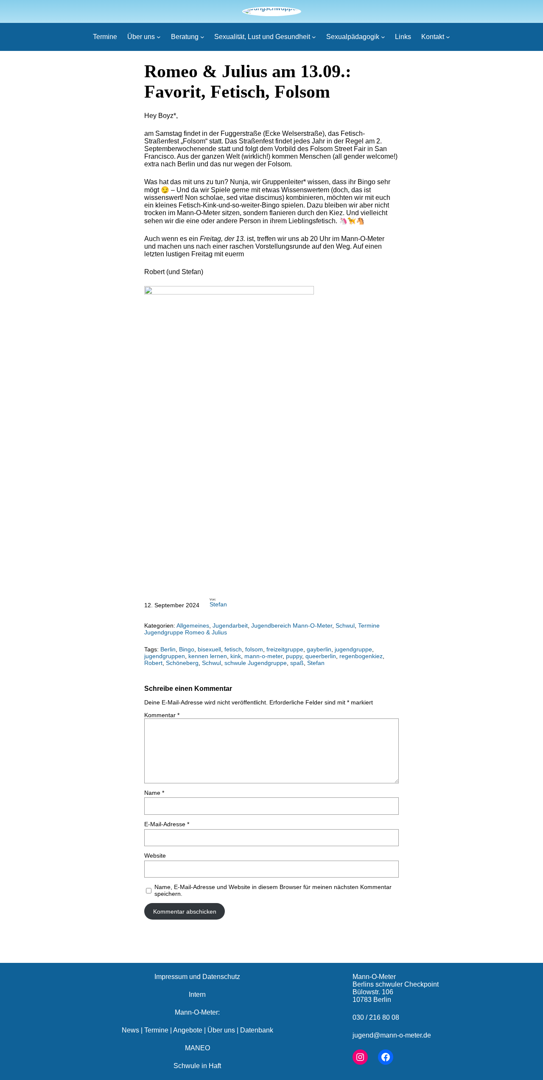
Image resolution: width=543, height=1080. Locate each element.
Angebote (187, 1030)
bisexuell (209, 649)
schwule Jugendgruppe (255, 662)
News (130, 1030)
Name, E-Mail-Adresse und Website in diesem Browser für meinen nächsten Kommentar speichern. (273, 890)
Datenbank (256, 1030)
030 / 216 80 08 (376, 1017)
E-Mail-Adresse (166, 824)
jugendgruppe (353, 649)
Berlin (168, 649)
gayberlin (319, 649)
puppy (294, 656)
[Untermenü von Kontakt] (448, 37)
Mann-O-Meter (374, 976)
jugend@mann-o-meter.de (392, 1035)
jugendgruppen (164, 656)
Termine (156, 1030)
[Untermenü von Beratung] (202, 37)
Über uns (221, 1030)
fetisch (233, 649)
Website (155, 855)
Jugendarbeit (230, 625)
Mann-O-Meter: (197, 1012)
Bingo (186, 649)
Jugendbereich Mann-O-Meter (291, 625)
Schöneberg (182, 662)
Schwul (345, 625)
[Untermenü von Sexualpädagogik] (383, 37)
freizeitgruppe (284, 649)
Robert (153, 662)
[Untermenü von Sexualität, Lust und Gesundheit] (314, 37)
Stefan (218, 604)
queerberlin (320, 656)
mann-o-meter (263, 656)
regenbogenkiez (361, 656)
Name (154, 792)
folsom (254, 649)
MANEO (197, 1048)
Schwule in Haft (197, 1065)
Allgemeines (192, 625)
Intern (197, 994)
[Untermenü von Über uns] (159, 37)
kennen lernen (207, 656)
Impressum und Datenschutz (197, 976)
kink (235, 656)
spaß (297, 662)
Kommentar (161, 715)
